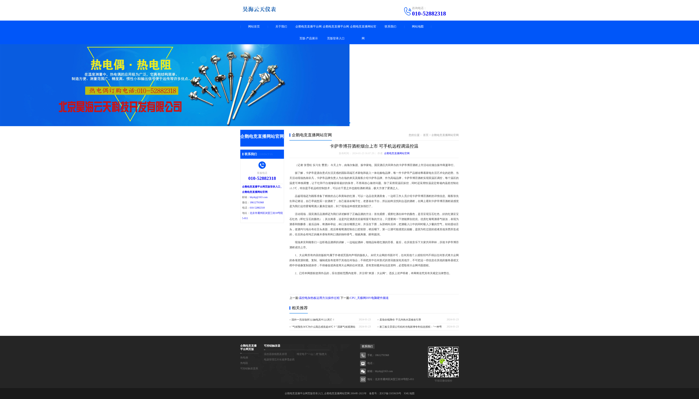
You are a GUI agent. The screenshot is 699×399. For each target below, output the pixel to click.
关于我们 (281, 26)
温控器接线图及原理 (275, 354)
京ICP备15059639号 (390, 393)
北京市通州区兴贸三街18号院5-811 (394, 379)
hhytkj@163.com (259, 197)
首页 (426, 135)
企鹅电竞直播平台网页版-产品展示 (308, 32)
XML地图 (409, 393)
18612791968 (257, 202)
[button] (349, 123)
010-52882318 (429, 13)
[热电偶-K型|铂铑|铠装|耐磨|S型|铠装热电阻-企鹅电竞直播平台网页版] (259, 9)
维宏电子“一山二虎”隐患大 (312, 354)
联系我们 (390, 26)
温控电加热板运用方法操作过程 (319, 297)
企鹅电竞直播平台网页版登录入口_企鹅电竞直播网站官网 (317, 393)
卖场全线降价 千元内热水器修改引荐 (400, 319)
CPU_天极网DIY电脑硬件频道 (369, 297)
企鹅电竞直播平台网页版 (248, 347)
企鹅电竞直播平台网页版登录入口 (336, 32)
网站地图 (418, 26)
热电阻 (244, 363)
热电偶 (244, 357)
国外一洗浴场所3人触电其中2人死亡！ (313, 319)
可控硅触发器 (272, 345)
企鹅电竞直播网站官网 (363, 32)
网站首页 (254, 26)
